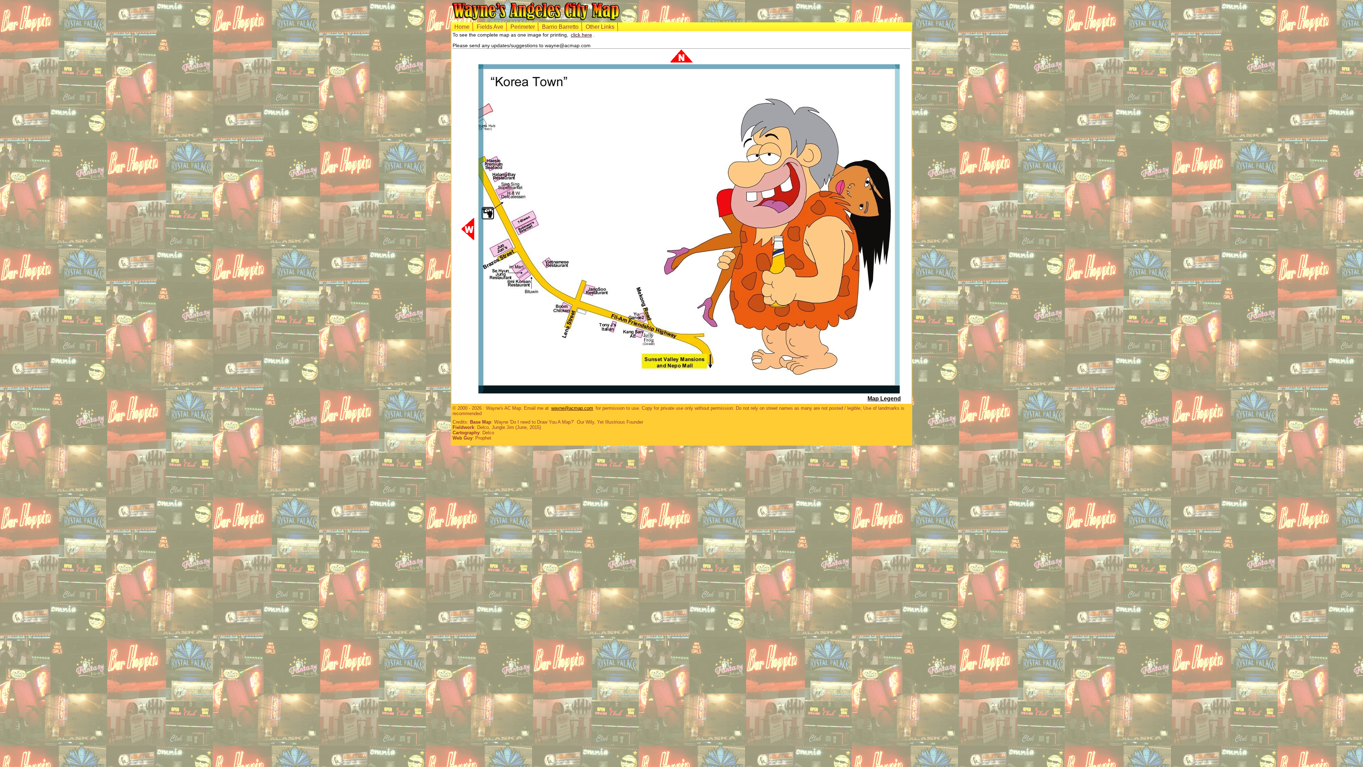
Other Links (600, 27)
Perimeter (522, 27)
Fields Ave (490, 27)
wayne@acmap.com (572, 408)
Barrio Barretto (560, 27)
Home (462, 27)
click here (581, 35)
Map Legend (884, 398)
